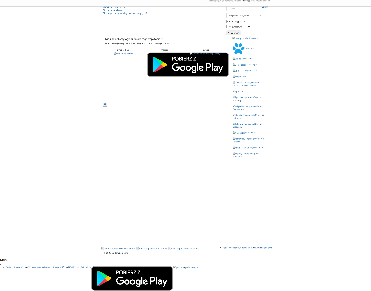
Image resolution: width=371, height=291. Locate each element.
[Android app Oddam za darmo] (118, 248)
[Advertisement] (164, 92)
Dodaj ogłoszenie (230, 247)
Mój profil (65, 267)
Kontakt (259, 247)
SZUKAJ (234, 33)
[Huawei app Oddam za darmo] (183, 248)
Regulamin (267, 247)
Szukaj (25, 267)
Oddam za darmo (247, 247)
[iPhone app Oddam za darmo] (152, 248)
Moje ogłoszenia (53, 267)
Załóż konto (75, 267)
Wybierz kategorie (37, 267)
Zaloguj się (86, 267)
